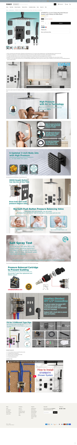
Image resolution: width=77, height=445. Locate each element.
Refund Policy (33, 409)
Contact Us (20, 409)
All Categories (8, 409)
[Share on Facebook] (41, 27)
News (38, 7)
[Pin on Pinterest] (46, 27)
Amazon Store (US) (22, 411)
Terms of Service (33, 415)
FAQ (45, 7)
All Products (8, 411)
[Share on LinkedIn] (44, 27)
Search (32, 418)
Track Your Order (33, 416)
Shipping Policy (33, 408)
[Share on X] (43, 27)
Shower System (17, 7)
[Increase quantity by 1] (49, 23)
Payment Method (34, 411)
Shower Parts (24, 7)
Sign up (55, 412)
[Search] (55, 4)
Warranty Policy (33, 412)
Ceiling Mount (11, 10)
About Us (42, 7)
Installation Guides (32, 7)
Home (7, 7)
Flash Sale (11, 7)
